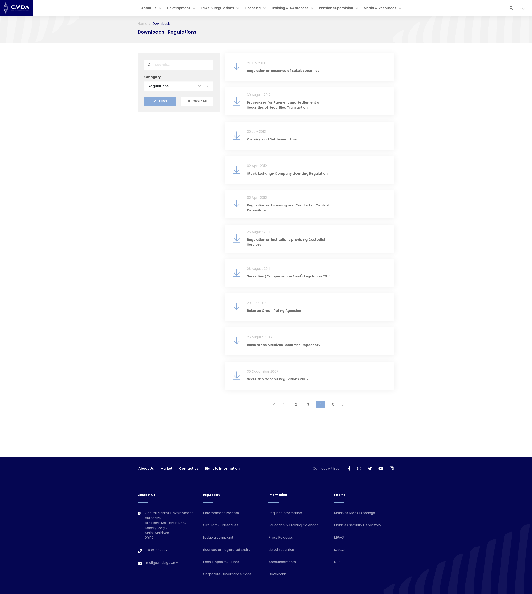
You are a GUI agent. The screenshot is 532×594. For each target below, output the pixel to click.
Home (142, 23)
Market (166, 468)
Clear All (199, 101)
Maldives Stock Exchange (354, 513)
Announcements (282, 562)
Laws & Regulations (217, 8)
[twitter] (369, 468)
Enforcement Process (221, 513)
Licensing (253, 8)
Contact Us (188, 468)
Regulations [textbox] (174, 86)
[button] (160, 8)
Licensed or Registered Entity (226, 549)
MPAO (339, 537)
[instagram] (359, 468)
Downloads (277, 574)
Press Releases (280, 537)
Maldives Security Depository (357, 525)
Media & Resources (380, 8)
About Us (148, 8)
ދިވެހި (522, 8)
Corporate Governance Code (227, 574)
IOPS (337, 562)
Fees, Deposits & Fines (221, 562)
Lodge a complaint (218, 537)
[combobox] (178, 86)
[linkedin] (392, 468)
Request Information (285, 513)
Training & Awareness (289, 8)
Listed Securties (281, 549)
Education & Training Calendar (293, 525)
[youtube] (381, 468)
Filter (162, 101)
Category (152, 77)
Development (178, 8)
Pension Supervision (336, 8)
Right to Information (222, 468)
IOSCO (339, 549)
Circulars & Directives (220, 525)
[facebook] (349, 468)
